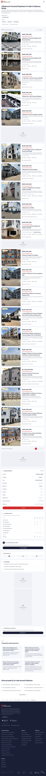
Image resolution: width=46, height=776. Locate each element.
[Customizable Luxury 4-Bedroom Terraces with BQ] (23, 153)
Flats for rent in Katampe (6, 742)
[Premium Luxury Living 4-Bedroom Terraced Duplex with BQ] (23, 416)
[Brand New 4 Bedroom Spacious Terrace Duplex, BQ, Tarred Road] (23, 336)
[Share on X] (23, 556)
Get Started (22, 632)
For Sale (6, 700)
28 (34, 536)
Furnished (10, 21)
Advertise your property (40, 732)
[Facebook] (35, 773)
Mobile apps (3, 766)
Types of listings (38, 734)
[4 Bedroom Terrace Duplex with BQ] (23, 117)
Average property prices (26, 738)
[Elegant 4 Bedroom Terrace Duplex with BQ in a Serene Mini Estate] (23, 356)
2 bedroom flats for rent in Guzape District (9, 738)
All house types (5, 24)
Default (39, 29)
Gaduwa (28, 700)
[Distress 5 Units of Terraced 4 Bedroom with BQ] (23, 376)
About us (3, 760)
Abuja (24, 700)
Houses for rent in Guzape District (8, 732)
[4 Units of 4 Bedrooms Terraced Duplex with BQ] (23, 191)
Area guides (24, 744)
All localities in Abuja (14, 24)
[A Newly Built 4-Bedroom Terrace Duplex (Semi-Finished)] (23, 396)
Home (2, 700)
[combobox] (25, 474)
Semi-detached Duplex (7, 524)
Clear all (41, 470)
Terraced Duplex (5, 532)
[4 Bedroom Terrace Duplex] (23, 172)
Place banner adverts (39, 742)
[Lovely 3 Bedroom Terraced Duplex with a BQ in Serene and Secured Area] (23, 316)
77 (37, 536)
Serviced (4, 21)
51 (37, 532)
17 (34, 522)
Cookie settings (30, 773)
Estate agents (24, 732)
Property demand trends (26, 736)
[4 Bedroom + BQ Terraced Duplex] (23, 98)
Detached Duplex (6, 522)
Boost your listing (38, 738)
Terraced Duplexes (17, 700)
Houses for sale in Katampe (6, 744)
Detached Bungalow (6, 526)
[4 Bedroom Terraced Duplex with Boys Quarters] (23, 41)
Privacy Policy (18, 773)
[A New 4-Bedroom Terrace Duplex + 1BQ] (23, 276)
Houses (11, 700)
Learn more (4, 716)
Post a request (24, 547)
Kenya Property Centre (5, 725)
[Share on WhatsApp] (36, 556)
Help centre (3, 762)
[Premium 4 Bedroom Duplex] (23, 257)
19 (37, 522)
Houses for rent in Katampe (6, 740)
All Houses (5, 536)
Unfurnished (16, 21)
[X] (38, 773)
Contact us (3, 764)
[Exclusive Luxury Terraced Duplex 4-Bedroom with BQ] (23, 436)
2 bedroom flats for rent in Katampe (8, 746)
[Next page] (43, 449)
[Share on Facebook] (9, 556)
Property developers (26, 734)
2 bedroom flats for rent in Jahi (7, 754)
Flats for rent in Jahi (5, 750)
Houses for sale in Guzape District (7, 736)
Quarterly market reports (27, 740)
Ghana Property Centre (15, 725)
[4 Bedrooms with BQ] (23, 210)
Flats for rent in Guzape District (7, 734)
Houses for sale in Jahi (5, 752)
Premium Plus (37, 736)
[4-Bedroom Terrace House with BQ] (23, 80)
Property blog (24, 742)
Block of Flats (5, 520)
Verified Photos (38, 740)
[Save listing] (19, 34)
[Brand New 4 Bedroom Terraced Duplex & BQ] (23, 296)
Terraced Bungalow (6, 530)
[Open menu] (44, 1)
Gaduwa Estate (5, 17)
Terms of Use (24, 773)
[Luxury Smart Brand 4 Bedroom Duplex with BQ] (23, 229)
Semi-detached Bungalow (7, 528)
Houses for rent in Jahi (5, 748)
